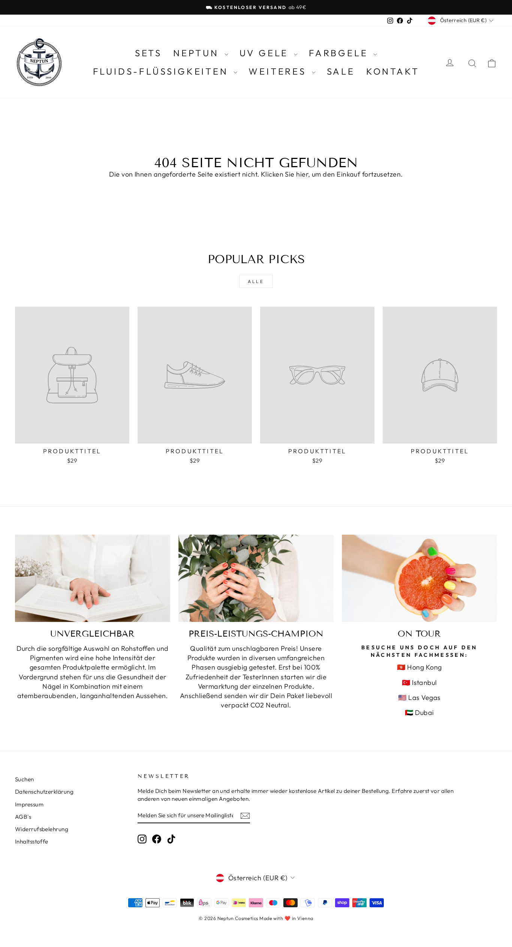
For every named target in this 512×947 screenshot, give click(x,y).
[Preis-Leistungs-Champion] (256, 578)
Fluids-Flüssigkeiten (162, 71)
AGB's (23, 816)
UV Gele (266, 52)
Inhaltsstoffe (31, 841)
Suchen (24, 779)
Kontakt (392, 71)
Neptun (198, 52)
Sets (148, 52)
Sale (341, 71)
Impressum (29, 804)
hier (302, 174)
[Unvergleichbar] (92, 578)
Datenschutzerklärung (44, 791)
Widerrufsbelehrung (41, 829)
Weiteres (279, 71)
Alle (256, 281)
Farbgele (340, 52)
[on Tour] (419, 578)
